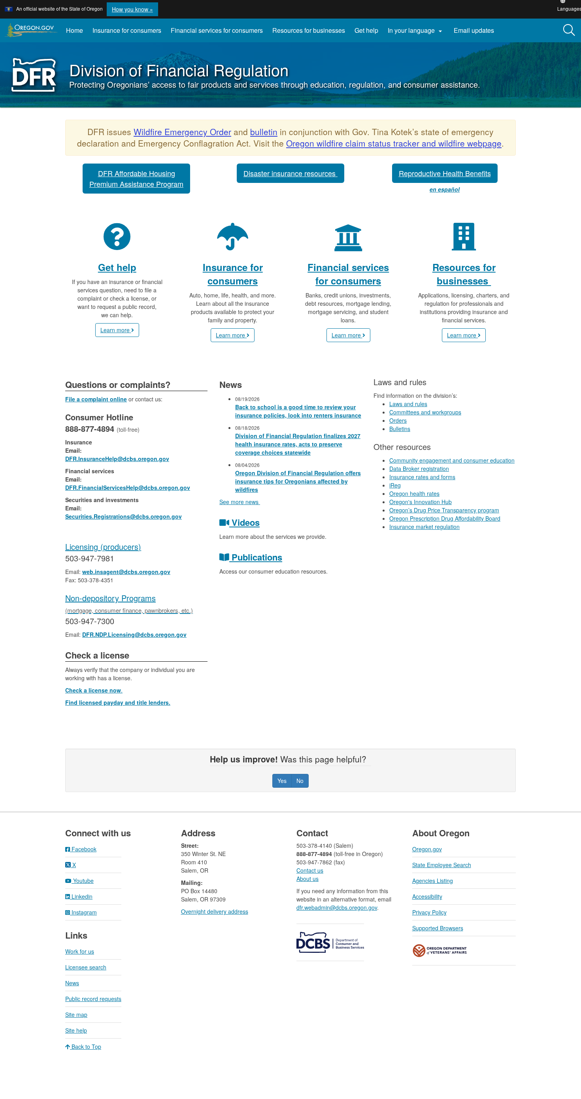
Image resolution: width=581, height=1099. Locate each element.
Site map (76, 1014)
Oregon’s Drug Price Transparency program (444, 510)
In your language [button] (416, 30)
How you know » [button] (132, 9)
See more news (239, 502)
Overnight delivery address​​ (214, 911)
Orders (398, 420)
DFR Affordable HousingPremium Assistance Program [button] (136, 178)
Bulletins (399, 429)
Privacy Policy (429, 912)
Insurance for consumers (126, 30)
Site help (76, 1030)
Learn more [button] (115, 330)
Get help (366, 30)
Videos (244, 522)
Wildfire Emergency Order (182, 131)
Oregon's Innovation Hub (420, 502)
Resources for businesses (308, 30)
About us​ (307, 879)
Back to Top (85, 1046)
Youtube (83, 880)
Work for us (79, 951)
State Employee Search (441, 865)
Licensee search (85, 967)
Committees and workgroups (425, 412)
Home (74, 30)
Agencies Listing (432, 880)
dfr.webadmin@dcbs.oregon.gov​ (336, 907)
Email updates (476, 33)
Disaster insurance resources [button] (290, 173)
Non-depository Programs (129, 603)
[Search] (569, 30)
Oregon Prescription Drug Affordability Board (444, 518)
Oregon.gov (427, 849)
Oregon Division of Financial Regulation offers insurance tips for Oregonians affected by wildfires (298, 481)
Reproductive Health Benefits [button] (445, 173)
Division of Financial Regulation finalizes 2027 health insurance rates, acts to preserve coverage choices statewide (297, 444)
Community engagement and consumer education (452, 460)
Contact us (309, 870)
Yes (282, 781)
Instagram (83, 912)
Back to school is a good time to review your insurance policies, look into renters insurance (298, 411)
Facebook (83, 849)
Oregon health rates (414, 493)
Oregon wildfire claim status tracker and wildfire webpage (394, 143)
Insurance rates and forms (422, 477)
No (300, 781)
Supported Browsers (437, 928)
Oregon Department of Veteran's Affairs (440, 951)
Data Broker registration (419, 468)
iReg (395, 485)
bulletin (263, 131)
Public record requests (93, 999)
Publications (255, 557)
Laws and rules (408, 404)
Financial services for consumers (217, 30)
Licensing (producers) (103, 546)
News (72, 983)
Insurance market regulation (424, 527)
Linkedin (81, 896)
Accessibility (427, 896)
